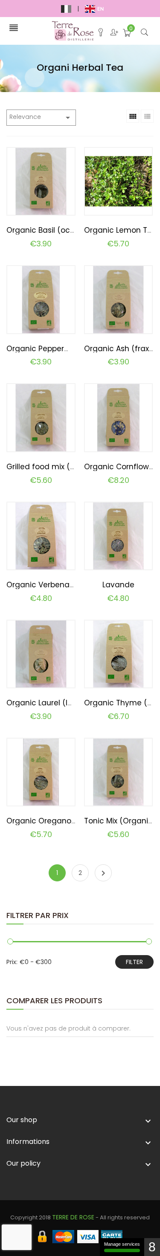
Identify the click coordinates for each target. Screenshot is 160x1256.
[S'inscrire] (111, 34)
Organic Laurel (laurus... (49, 703)
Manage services (122, 1244)
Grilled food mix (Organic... (55, 467)
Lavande (118, 585)
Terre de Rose (73, 1217)
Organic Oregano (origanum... (61, 821)
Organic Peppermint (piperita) (62, 349)
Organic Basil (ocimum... (51, 230)
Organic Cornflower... (122, 467)
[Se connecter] (98, 34)
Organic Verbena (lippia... (52, 585)
